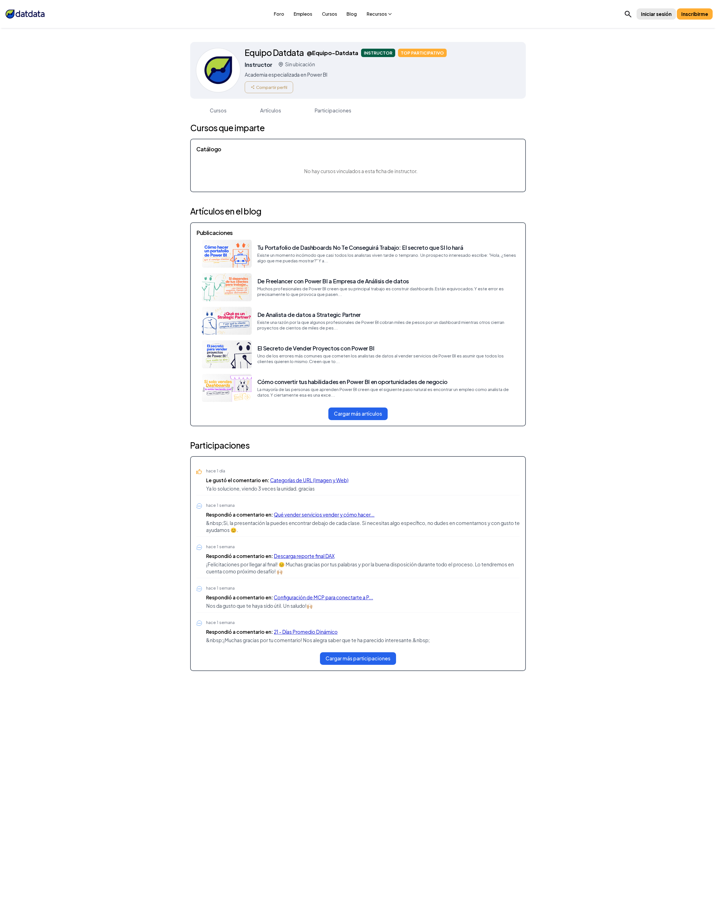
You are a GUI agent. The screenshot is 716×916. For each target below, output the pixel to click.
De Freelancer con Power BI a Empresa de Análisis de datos (333, 280)
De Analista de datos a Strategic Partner (309, 314)
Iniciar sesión (656, 14)
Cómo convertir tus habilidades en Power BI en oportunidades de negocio (352, 381)
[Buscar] (628, 14)
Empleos (303, 14)
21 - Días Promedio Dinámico (306, 632)
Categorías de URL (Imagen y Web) (309, 480)
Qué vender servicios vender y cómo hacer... (324, 515)
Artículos (270, 110)
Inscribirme (694, 14)
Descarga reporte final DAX (304, 556)
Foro (279, 14)
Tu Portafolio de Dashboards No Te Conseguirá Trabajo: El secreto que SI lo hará (360, 247)
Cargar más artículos (358, 414)
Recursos (377, 14)
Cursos (329, 14)
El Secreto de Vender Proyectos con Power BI (316, 348)
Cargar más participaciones (358, 658)
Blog (352, 14)
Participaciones (333, 110)
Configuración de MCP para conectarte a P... (323, 597)
